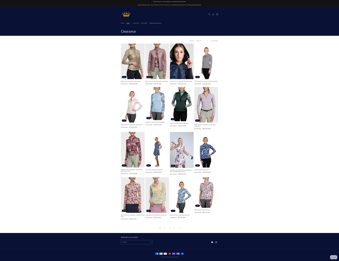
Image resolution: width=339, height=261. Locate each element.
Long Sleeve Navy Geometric (201, 169)
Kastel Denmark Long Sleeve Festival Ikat (156, 215)
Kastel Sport (166, 257)
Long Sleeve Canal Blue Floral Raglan (155, 122)
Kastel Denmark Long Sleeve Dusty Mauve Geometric (205, 125)
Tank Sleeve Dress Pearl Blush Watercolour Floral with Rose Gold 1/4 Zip (181, 170)
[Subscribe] (151, 242)
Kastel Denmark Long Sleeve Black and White (206, 81)
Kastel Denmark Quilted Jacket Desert (131, 81)
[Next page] (179, 228)
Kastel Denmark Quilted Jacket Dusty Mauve (156, 81)
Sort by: (192, 40)
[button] (128, 23)
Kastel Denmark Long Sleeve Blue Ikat (180, 215)
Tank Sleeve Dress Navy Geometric (154, 169)
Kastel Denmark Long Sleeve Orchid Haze (131, 124)
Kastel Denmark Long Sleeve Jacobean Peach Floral (133, 215)
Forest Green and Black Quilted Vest (179, 123)
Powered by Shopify (174, 257)
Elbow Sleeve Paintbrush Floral (202, 210)
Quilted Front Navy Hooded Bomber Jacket (181, 81)
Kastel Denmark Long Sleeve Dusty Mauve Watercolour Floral (132, 170)
